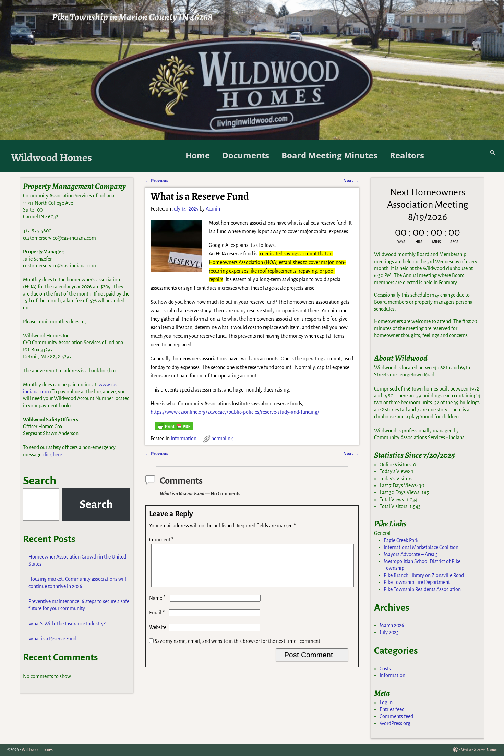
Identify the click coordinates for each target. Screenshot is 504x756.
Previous (156, 180)
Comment (161, 539)
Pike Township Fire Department (417, 582)
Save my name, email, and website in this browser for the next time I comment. (238, 641)
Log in (386, 702)
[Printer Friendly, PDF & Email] (174, 426)
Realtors (407, 155)
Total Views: (393, 499)
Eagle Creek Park (401, 540)
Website (157, 627)
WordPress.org (395, 723)
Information (183, 438)
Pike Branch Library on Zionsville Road (424, 575)
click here (52, 454)
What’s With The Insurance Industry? (66, 623)
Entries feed (392, 709)
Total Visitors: (395, 506)
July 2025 (389, 632)
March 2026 (392, 625)
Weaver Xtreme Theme (479, 749)
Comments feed (396, 716)
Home (197, 155)
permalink (222, 438)
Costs (385, 668)
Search (39, 481)
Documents (245, 155)
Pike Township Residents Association (422, 589)
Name (157, 598)
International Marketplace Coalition (421, 547)
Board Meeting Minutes (329, 155)
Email (157, 612)
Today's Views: (395, 471)
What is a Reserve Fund (52, 638)
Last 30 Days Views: (401, 492)
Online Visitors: (396, 464)
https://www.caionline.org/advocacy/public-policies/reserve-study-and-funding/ (235, 412)
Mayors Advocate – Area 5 (411, 554)
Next (351, 180)
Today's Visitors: (397, 478)
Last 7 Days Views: (399, 485)
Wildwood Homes (51, 157)
